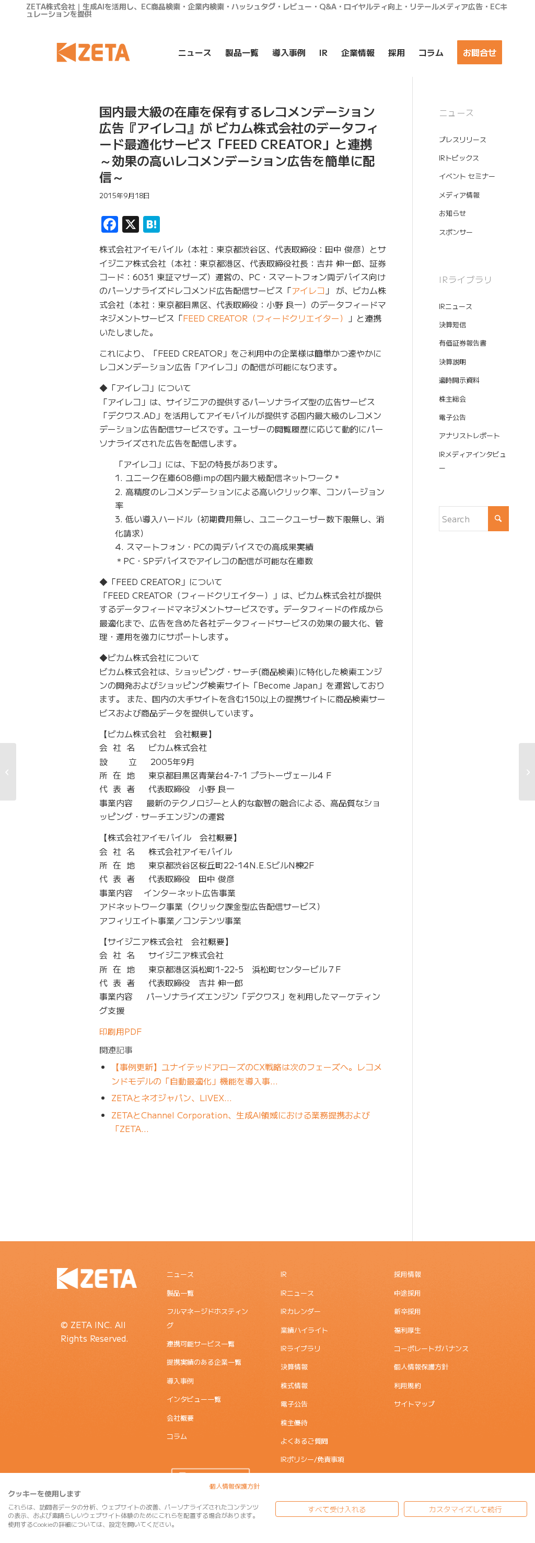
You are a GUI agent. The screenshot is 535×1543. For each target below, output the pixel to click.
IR (284, 1274)
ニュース (180, 1274)
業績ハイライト (304, 1330)
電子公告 (452, 417)
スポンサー (456, 232)
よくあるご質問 (304, 1441)
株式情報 (294, 1385)
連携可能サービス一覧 (201, 1343)
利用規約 (407, 1385)
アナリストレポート (469, 435)
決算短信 (452, 324)
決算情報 (294, 1366)
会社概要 (180, 1418)
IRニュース (455, 306)
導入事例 (180, 1381)
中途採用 (407, 1293)
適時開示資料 (459, 380)
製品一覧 (180, 1293)
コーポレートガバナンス (431, 1348)
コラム (177, 1436)
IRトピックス (459, 158)
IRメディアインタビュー (472, 461)
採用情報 (407, 1274)
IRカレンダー (301, 1311)
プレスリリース (462, 139)
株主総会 (452, 399)
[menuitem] (194, 52)
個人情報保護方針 (421, 1366)
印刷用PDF (120, 1031)
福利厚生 (407, 1330)
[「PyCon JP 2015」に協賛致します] (527, 772)
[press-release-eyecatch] (49, 153)
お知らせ (452, 213)
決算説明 (452, 362)
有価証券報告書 (462, 343)
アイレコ (308, 290)
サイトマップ (414, 1404)
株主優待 (294, 1422)
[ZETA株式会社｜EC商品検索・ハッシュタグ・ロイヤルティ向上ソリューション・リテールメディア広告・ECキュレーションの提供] (93, 52)
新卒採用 (407, 1311)
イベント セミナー (467, 176)
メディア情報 (459, 195)
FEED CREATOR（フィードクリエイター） (265, 318)
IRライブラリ (301, 1348)
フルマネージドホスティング (207, 1318)
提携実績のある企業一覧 (204, 1362)
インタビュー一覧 (194, 1399)
